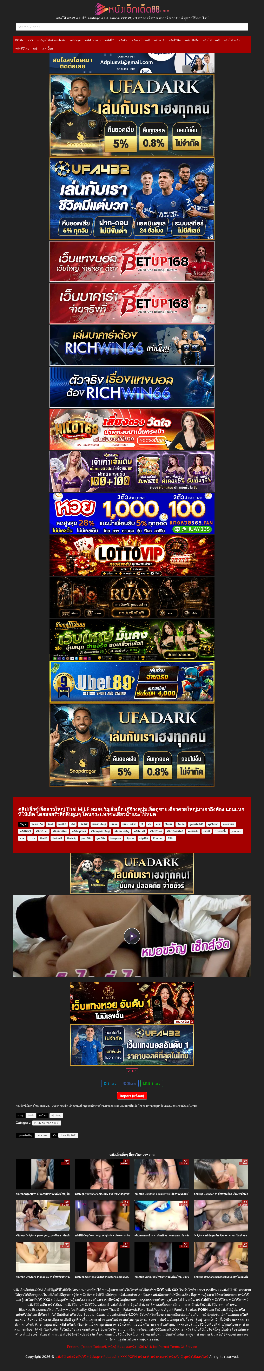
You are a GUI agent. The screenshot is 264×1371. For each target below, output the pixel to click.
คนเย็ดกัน (193, 831)
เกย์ (35, 48)
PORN (19, 40)
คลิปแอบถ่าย (93, 40)
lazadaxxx (42, 1135)
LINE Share (151, 1083)
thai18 (43, 838)
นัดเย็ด (181, 824)
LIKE (133, 1071)
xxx (22, 838)
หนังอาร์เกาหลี (140, 40)
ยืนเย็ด (168, 824)
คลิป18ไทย (156, 831)
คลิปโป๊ (109, 40)
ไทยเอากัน (37, 824)
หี (142, 824)
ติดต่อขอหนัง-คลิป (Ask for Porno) (143, 1347)
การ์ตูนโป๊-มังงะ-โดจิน (51, 40)
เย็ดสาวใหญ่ (99, 824)
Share (111, 1083)
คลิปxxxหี (139, 831)
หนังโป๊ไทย (22, 48)
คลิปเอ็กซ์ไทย (60, 831)
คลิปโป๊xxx (42, 831)
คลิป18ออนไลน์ (175, 831)
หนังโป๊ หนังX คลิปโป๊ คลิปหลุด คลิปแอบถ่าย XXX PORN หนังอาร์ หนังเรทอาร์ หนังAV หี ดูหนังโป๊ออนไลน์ (131, 1356)
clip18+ (143, 838)
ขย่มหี (206, 831)
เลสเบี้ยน (47, 48)
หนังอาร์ (159, 40)
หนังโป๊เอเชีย (232, 40)
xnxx (32, 838)
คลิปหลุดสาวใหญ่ (100, 831)
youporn (236, 831)
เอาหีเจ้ (62, 824)
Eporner (158, 838)
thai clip (72, 838)
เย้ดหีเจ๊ (83, 824)
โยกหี (50, 824)
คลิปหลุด (75, 40)
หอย (158, 824)
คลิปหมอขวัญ (121, 831)
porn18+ (86, 838)
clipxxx (130, 838)
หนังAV (122, 40)
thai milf (57, 838)
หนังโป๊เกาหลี (211, 40)
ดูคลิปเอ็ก (213, 824)
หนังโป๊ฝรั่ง (192, 40)
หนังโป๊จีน (174, 40)
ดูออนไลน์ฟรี (196, 824)
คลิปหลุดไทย (79, 831)
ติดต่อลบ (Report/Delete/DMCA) (91, 1347)
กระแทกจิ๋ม (220, 831)
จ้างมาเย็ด (228, 824)
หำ (149, 824)
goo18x (101, 838)
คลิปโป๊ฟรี (25, 831)
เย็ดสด (114, 824)
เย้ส (73, 824)
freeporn (115, 838)
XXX (30, 40)
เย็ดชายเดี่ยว (129, 824)
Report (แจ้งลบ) (132, 1096)
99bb (171, 838)
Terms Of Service (183, 1347)
